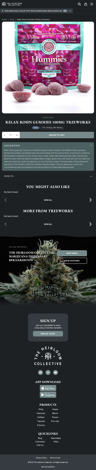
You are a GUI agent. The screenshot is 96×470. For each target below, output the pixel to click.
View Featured (72, 261)
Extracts (41, 425)
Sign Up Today (48, 334)
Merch (55, 413)
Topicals (41, 421)
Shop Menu (72, 253)
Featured (41, 413)
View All (48, 200)
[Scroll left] (6, 200)
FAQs (56, 441)
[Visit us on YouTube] (55, 372)
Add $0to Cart (57, 135)
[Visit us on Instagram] (48, 372)
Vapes (55, 409)
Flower (55, 417)
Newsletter (56, 438)
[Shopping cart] (85, 4)
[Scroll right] (90, 200)
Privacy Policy (41, 458)
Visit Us (40, 445)
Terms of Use (55, 458)
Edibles (41, 417)
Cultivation (40, 441)
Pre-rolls (55, 421)
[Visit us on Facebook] (40, 372)
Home (4, 19)
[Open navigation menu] (91, 4)
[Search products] (79, 4)
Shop (12, 19)
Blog (40, 438)
